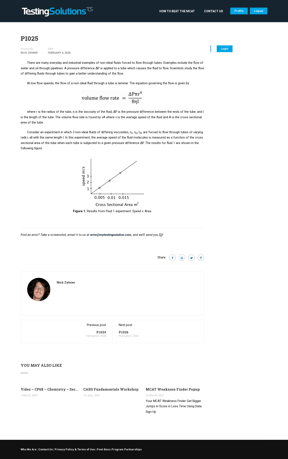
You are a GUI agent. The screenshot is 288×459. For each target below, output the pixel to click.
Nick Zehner (29, 52)
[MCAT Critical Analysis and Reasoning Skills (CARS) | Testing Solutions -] (57, 13)
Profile (239, 10)
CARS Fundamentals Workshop (111, 389)
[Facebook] (172, 257)
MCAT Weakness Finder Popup (173, 389)
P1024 (101, 332)
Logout (258, 10)
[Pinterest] (201, 257)
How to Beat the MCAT (177, 11)
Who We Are (28, 449)
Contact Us (213, 11)
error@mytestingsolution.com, (111, 235)
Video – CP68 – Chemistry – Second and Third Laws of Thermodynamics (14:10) (50, 389)
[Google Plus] (182, 257)
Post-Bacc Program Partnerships (119, 449)
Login (224, 48)
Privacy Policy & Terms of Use (75, 449)
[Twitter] (191, 257)
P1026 (123, 332)
